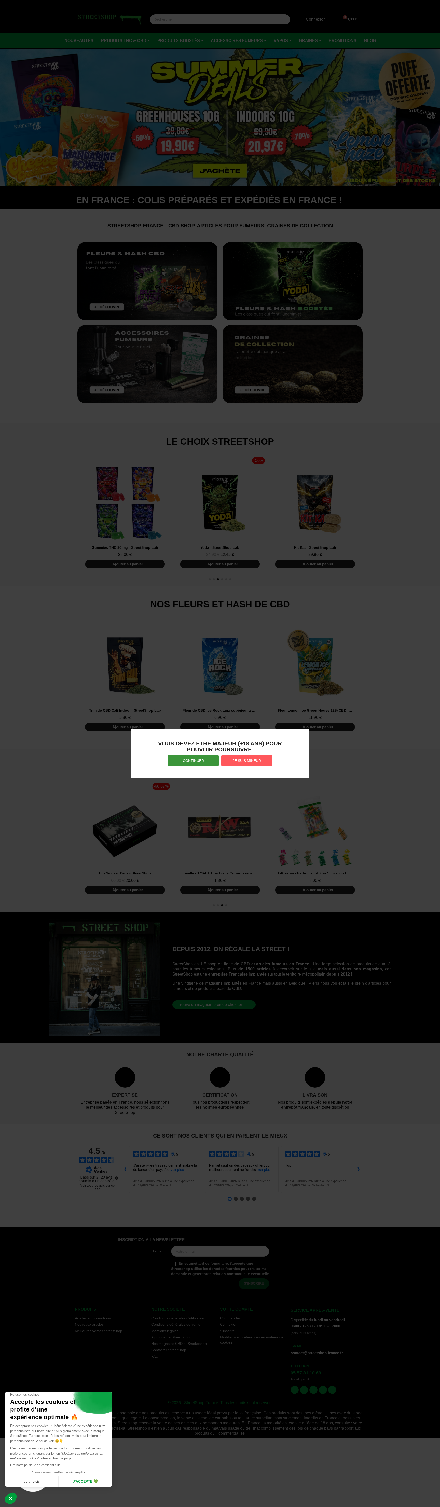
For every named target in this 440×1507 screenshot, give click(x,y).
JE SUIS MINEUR (247, 761)
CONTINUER (193, 761)
